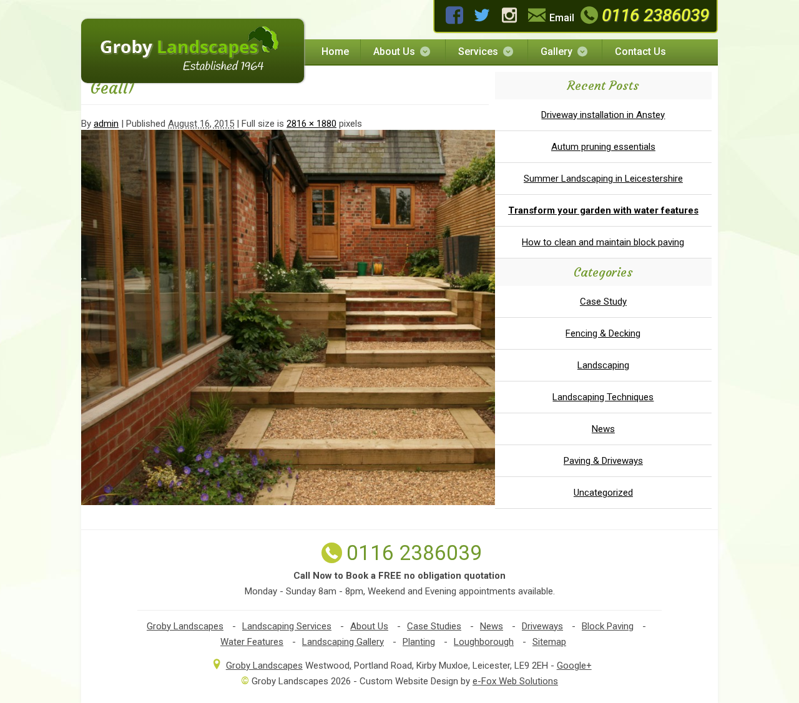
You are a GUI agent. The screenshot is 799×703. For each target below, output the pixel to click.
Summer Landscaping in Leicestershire (603, 178)
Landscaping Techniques (603, 397)
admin (106, 123)
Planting (419, 641)
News (603, 429)
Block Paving (608, 626)
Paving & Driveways (603, 460)
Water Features (251, 641)
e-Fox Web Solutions (515, 681)
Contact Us (640, 51)
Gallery (556, 51)
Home (335, 51)
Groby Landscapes (185, 626)
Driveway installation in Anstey (603, 114)
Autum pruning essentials (603, 146)
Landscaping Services (286, 626)
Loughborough (484, 641)
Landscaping (603, 365)
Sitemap (549, 641)
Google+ (574, 665)
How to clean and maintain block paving (603, 242)
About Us (394, 51)
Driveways (542, 626)
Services (478, 51)
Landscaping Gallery (343, 641)
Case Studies (434, 626)
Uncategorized (603, 492)
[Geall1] (362, 502)
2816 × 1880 (311, 123)
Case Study (603, 301)
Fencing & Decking (603, 333)
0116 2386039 (655, 15)
